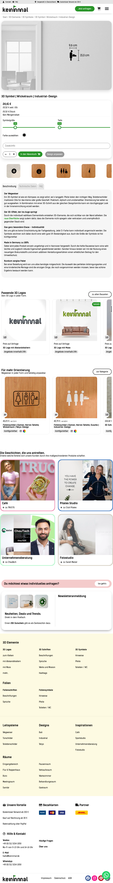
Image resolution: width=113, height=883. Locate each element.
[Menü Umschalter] (107, 9)
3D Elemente (14, 17)
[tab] (9, 186)
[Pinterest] (101, 878)
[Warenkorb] (99, 8)
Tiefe (60, 120)
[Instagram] (94, 878)
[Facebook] (88, 878)
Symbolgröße (9, 120)
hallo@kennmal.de (11, 856)
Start (5, 17)
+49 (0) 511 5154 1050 (12, 843)
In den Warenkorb (29, 154)
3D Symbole (27, 17)
